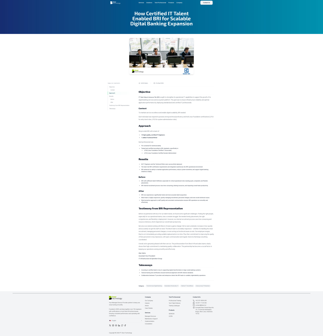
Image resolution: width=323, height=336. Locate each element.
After (112, 102)
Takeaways (112, 108)
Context (113, 90)
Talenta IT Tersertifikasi (187, 286)
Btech (157, 214)
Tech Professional (160, 2)
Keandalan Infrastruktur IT (171, 286)
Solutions (149, 2)
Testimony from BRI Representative (119, 105)
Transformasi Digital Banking (154, 286)
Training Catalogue (174, 305)
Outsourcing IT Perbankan (203, 286)
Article (147, 305)
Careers (147, 303)
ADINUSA (171, 313)
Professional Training (175, 300)
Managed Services (150, 316)
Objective (112, 87)
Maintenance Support (151, 319)
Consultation (148, 324)
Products (171, 2)
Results (111, 96)
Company (179, 2)
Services (141, 2)
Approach (112, 93)
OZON (170, 316)
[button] (125, 321)
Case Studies (149, 308)
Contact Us (206, 2)
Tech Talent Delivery (175, 303)
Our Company (149, 300)
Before (112, 99)
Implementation (149, 321)
